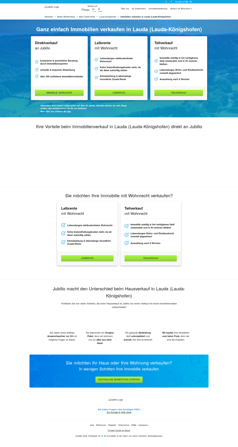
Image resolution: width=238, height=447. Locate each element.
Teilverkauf (178, 93)
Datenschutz (123, 425)
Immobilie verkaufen (59, 93)
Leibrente (119, 93)
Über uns (125, 8)
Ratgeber (112, 425)
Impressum (143, 425)
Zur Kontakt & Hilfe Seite (119, 412)
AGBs (133, 425)
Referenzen (101, 425)
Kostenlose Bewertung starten (119, 379)
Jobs (92, 425)
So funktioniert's (139, 8)
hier (69, 111)
